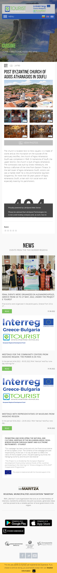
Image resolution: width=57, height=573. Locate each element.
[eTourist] (15, 9)
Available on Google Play (16, 523)
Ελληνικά (52, 17)
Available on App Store (40, 523)
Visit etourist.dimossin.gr (13, 531)
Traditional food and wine (23, 52)
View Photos (31, 142)
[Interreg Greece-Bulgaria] (41, 9)
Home (5, 52)
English (47, 17)
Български (43, 17)
